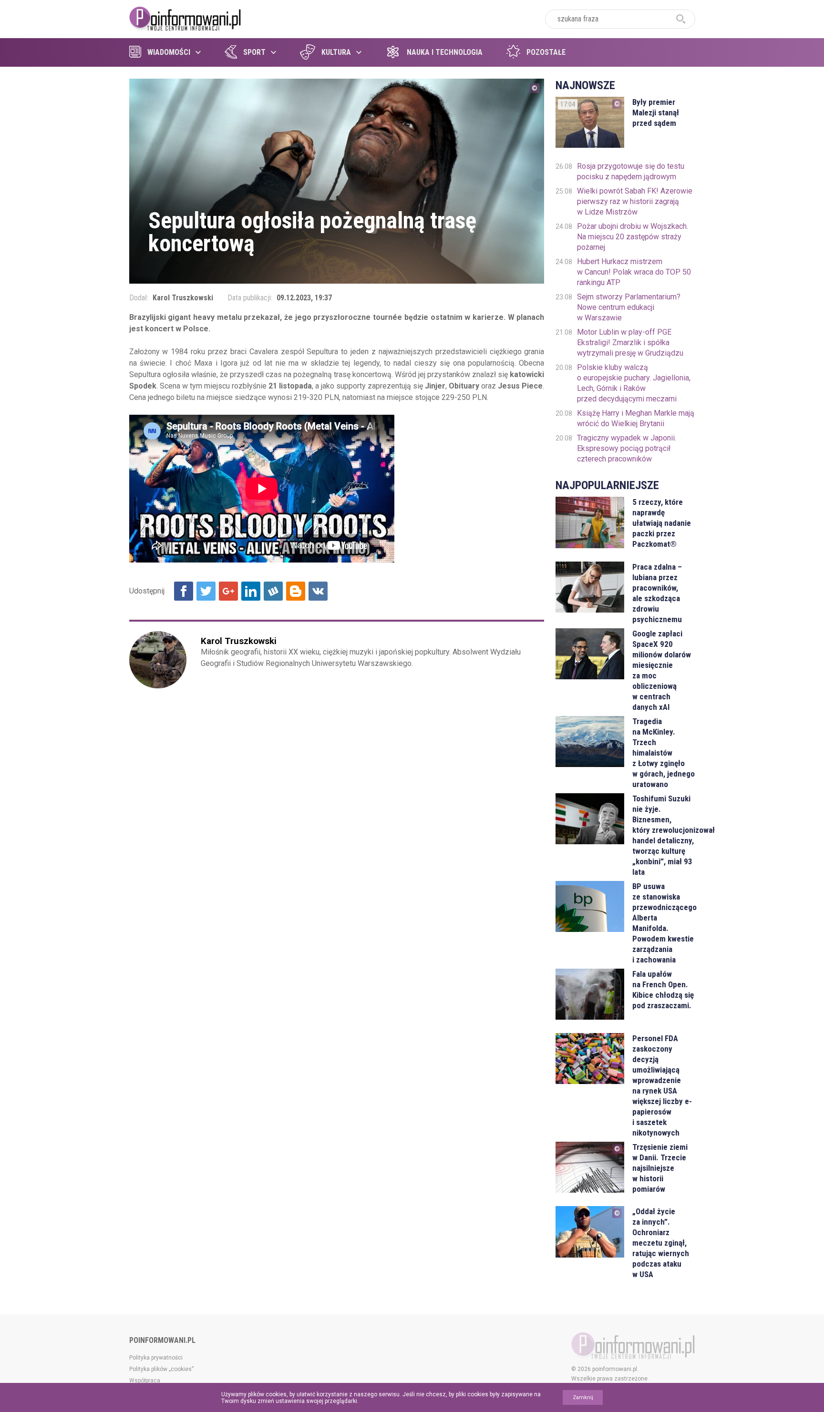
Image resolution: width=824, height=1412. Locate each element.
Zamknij (583, 1397)
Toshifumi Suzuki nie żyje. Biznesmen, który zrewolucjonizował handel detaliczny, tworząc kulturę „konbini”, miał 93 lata (663, 835)
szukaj (680, 19)
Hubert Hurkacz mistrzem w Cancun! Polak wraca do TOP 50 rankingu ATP (634, 272)
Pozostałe (546, 52)
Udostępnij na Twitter (206, 591)
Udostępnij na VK (318, 591)
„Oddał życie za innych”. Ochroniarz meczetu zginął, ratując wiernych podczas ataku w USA (660, 1243)
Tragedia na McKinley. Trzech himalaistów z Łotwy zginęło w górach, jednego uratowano (663, 752)
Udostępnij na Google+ (228, 591)
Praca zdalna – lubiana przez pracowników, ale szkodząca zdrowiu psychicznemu (657, 593)
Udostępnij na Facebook (183, 591)
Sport (254, 52)
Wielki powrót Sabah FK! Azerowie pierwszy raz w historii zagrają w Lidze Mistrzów (634, 201)
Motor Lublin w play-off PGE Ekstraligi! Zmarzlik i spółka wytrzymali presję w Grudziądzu (630, 342)
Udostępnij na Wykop (273, 591)
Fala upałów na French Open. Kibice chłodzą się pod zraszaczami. (663, 989)
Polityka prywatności (156, 1357)
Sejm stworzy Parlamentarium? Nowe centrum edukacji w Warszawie (628, 307)
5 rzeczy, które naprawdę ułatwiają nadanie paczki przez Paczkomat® (661, 523)
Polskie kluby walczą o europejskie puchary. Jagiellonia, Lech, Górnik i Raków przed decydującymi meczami (633, 383)
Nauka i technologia (445, 52)
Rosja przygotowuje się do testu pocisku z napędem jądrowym (630, 171)
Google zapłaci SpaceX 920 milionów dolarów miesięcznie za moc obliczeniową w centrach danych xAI (661, 670)
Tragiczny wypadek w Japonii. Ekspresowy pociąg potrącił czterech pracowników (626, 448)
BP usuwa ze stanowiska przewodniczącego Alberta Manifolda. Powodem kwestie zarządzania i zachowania (663, 922)
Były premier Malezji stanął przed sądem (655, 112)
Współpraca (144, 1380)
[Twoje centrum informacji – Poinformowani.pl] (185, 17)
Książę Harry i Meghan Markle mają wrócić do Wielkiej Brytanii (635, 418)
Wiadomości (168, 52)
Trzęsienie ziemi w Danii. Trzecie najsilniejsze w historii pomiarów (660, 1168)
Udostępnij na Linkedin (250, 591)
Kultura (336, 52)
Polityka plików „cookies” (161, 1369)
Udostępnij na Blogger (295, 591)
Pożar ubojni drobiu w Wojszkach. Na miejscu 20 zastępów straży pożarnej (632, 237)
